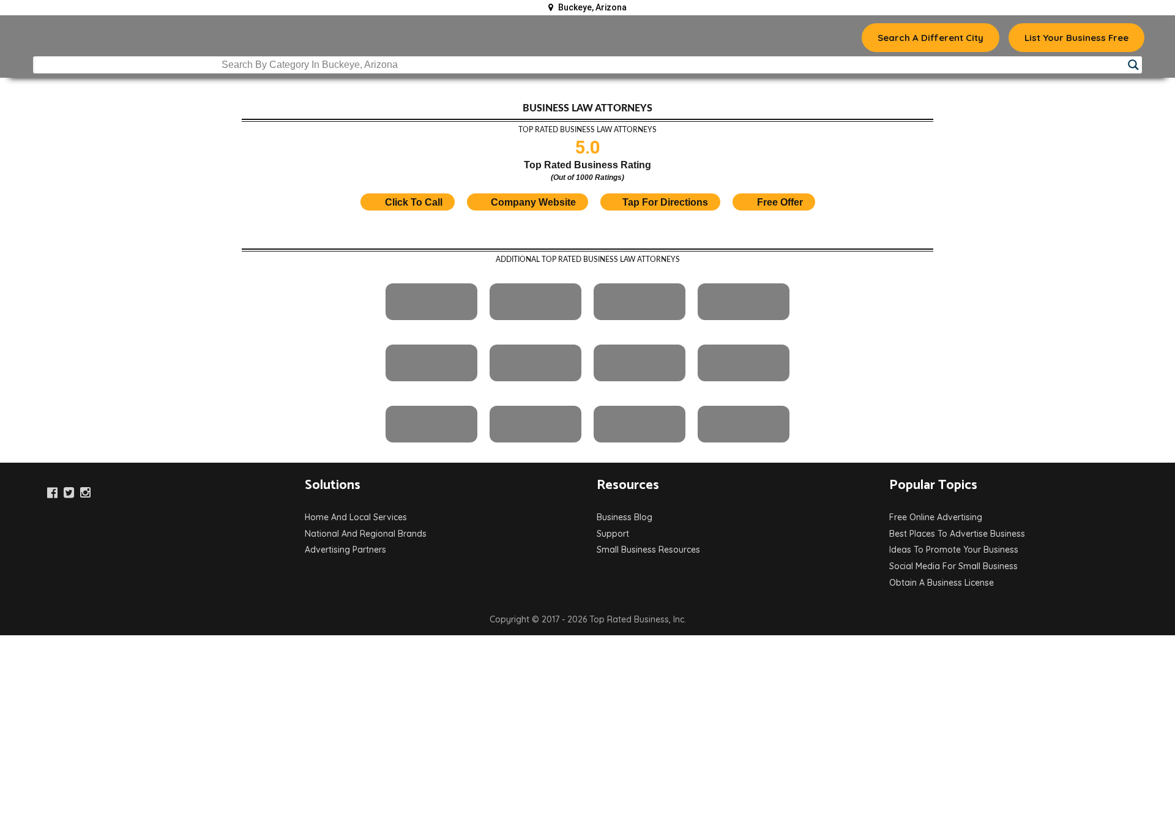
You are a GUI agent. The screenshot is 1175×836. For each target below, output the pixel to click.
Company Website (533, 202)
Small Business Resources (648, 549)
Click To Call (412, 202)
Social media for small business (953, 566)
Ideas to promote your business (953, 549)
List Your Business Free (1076, 37)
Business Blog (624, 517)
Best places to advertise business (957, 533)
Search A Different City (930, 37)
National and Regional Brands (366, 533)
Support (613, 533)
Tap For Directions (665, 202)
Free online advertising (935, 517)
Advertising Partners (345, 549)
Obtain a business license (941, 582)
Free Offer (780, 202)
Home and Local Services (356, 517)
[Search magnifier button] (1133, 64)
